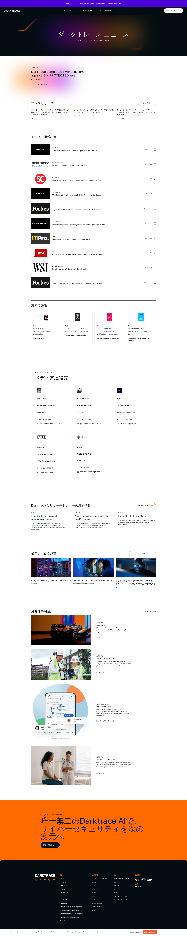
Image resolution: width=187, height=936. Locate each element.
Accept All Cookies (150, 932)
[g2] (49, 879)
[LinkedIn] (36, 879)
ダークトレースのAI (85, 10)
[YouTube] (45, 879)
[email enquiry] (53, 879)
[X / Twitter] (40, 879)
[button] (68, 10)
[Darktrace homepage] (45, 875)
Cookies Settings (135, 932)
